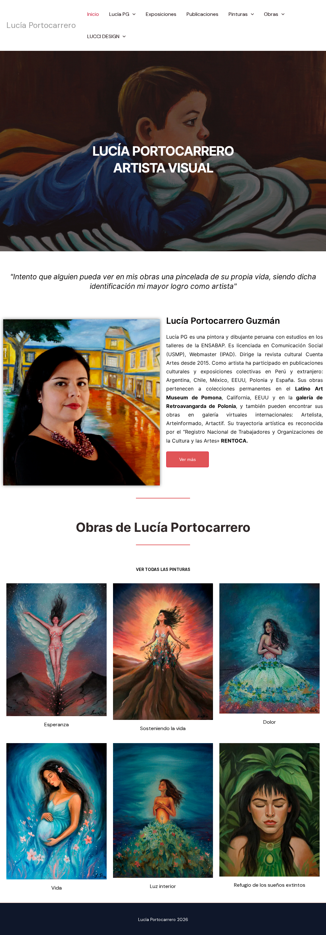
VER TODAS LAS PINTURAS (163, 569)
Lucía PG (119, 14)
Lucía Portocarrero (41, 25)
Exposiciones (161, 14)
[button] (132, 14)
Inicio (93, 14)
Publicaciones (202, 14)
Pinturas (238, 14)
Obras (271, 14)
